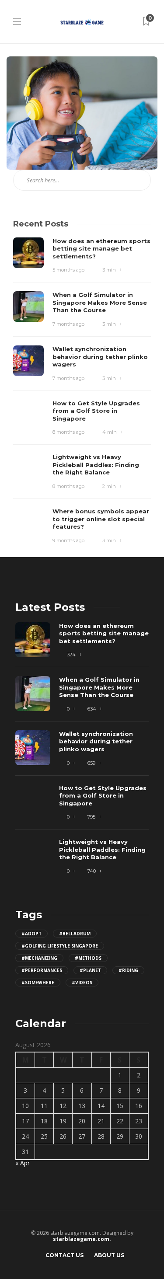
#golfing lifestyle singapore (59, 946)
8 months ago (68, 432)
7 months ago (68, 324)
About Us (109, 1255)
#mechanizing (39, 958)
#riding (128, 970)
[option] (82, 752)
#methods (88, 958)
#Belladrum (75, 933)
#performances (41, 970)
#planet (90, 970)
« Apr (22, 1163)
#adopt (31, 933)
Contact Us (64, 1255)
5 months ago (68, 270)
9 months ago (68, 540)
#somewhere (37, 982)
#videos (82, 982)
